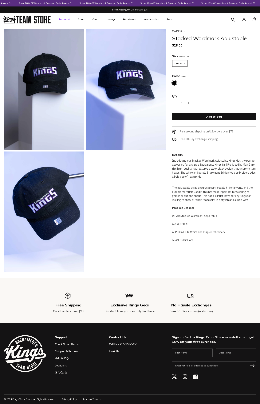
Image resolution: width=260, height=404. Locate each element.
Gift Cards (61, 372)
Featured (64, 19)
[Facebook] (195, 376)
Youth (95, 19)
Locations (61, 365)
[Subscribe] (252, 365)
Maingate (178, 31)
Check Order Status (67, 344)
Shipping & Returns (66, 351)
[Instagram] (185, 376)
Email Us (114, 351)
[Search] (236, 21)
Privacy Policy (69, 399)
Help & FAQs (62, 358)
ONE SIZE (180, 63)
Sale (169, 19)
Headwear (129, 19)
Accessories (151, 19)
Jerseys (111, 19)
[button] (253, 19)
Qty (174, 96)
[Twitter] (174, 376)
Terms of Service (92, 399)
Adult (81, 19)
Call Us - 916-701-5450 (123, 344)
